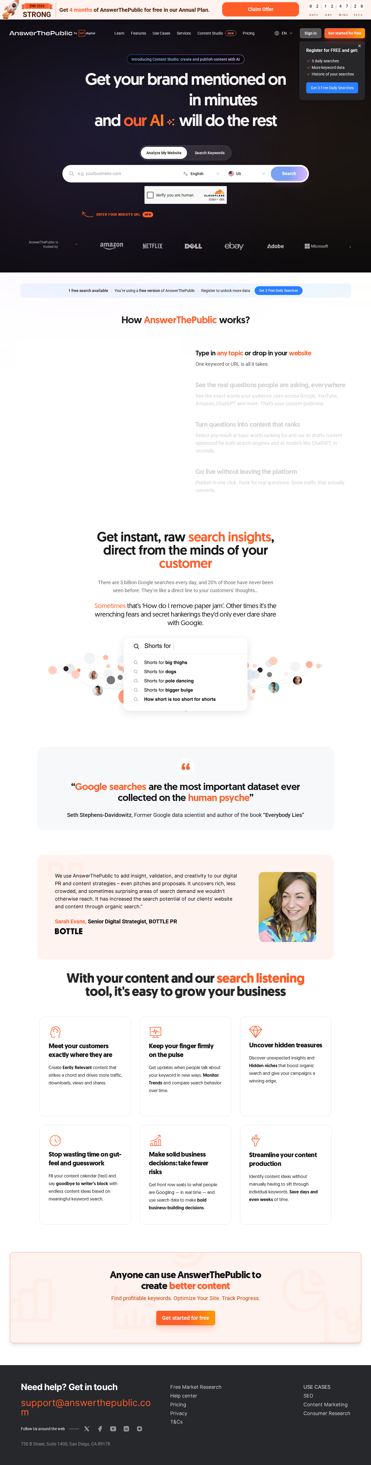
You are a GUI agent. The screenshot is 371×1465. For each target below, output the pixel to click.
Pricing (249, 33)
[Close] (359, 46)
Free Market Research (196, 1387)
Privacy (178, 1413)
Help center (183, 1396)
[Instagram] (139, 1428)
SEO (308, 1396)
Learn (119, 33)
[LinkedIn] (126, 1428)
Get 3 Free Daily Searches (278, 291)
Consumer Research (326, 1413)
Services (184, 33)
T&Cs (176, 1422)
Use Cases (161, 33)
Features (138, 33)
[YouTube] (113, 1428)
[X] (86, 1428)
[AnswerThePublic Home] (52, 33)
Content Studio (210, 33)
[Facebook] (100, 1428)
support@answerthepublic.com (86, 1407)
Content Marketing (325, 1404)
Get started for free (344, 33)
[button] (185, 9)
